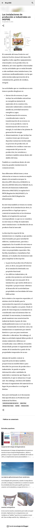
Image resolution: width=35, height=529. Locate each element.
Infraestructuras (8, 405)
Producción (24, 405)
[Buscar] (32, 3)
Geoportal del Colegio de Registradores (13, 447)
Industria (23, 403)
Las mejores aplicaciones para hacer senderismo (15, 477)
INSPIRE (17, 405)
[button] (3, 26)
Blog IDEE (8, 3)
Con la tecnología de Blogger (18, 526)
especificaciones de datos (10, 403)
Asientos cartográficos (8, 507)
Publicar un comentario (10, 419)
